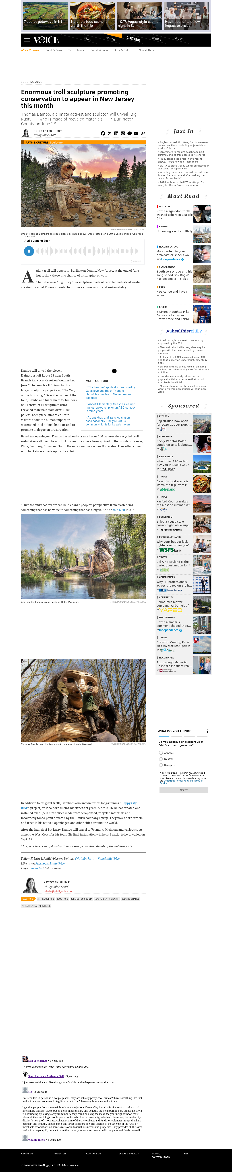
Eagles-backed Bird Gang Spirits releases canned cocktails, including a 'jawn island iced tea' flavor (183, 145)
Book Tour (165, 436)
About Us (27, 1153)
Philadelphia (29, 905)
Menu (27, 40)
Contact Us (93, 1153)
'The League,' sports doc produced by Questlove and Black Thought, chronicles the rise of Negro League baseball (111, 392)
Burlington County (81, 898)
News (87, 38)
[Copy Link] (143, 134)
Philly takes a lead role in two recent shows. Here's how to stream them (180, 160)
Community (166, 597)
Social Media (167, 266)
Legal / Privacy (129, 1153)
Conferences (167, 577)
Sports (179, 39)
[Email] (136, 134)
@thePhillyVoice (109, 858)
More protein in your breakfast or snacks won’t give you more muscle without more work (182, 388)
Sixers (163, 307)
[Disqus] (83, 1006)
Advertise (60, 1153)
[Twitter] (110, 134)
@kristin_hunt (85, 858)
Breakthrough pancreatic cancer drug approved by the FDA (181, 341)
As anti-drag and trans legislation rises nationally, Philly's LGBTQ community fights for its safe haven (108, 420)
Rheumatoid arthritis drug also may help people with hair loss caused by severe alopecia (182, 350)
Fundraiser (166, 516)
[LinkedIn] (116, 134)
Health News (167, 617)
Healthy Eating (168, 246)
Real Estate (166, 456)
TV (69, 50)
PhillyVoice (46, 40)
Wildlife (164, 206)
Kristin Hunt (50, 131)
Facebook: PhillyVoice (50, 863)
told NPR (119, 510)
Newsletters (146, 50)
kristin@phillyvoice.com (59, 891)
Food (162, 286)
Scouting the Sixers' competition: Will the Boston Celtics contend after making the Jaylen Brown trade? (183, 175)
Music (81, 50)
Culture (133, 38)
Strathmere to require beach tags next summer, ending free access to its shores (181, 153)
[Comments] (129, 134)
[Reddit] (123, 134)
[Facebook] (103, 134)
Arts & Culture (124, 50)
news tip (36, 868)
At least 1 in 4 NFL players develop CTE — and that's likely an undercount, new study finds (183, 359)
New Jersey (101, 898)
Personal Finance (170, 537)
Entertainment (99, 50)
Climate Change (130, 898)
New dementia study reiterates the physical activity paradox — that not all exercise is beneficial (181, 379)
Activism (114, 898)
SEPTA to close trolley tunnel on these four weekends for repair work (183, 167)
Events (156, 38)
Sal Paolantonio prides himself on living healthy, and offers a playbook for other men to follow (184, 369)
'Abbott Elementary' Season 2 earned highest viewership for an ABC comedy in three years (111, 407)
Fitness (164, 416)
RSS (186, 1153)
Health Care (166, 657)
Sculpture (56, 142)
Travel (163, 476)
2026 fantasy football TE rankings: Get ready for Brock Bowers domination (181, 183)
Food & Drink (53, 50)
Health (110, 38)
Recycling (45, 905)
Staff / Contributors (161, 1155)
